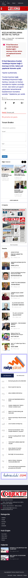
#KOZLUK (4, 99)
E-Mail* (3, 150)
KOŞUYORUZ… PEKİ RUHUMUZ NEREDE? (18, 324)
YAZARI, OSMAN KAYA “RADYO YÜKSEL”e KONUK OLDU (15, 406)
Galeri (3, 3)
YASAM (3, 519)
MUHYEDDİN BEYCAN (16, 275)
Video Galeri (4, 536)
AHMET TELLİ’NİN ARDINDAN (18, 282)
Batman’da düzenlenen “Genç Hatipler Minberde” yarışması (16, 430)
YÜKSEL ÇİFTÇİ (15, 265)
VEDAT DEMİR (14, 346)
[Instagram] (3, 1)
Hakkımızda (20, 3)
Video (8, 3)
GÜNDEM (3, 517)
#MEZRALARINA (9, 99)
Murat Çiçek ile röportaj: (14, 387)
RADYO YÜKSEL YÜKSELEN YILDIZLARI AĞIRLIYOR (15, 461)
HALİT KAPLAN (15, 336)
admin (3, 38)
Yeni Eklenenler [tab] (20, 375)
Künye (14, 575)
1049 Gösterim (5, 180)
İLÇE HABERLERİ (19, 38)
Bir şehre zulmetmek (18, 313)
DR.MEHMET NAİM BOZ (18, 304)
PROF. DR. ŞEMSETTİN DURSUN (16, 255)
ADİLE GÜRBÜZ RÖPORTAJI (15, 393)
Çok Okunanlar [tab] (7, 375)
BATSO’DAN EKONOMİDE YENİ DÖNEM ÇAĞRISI (18, 191)
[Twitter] (5, 1)
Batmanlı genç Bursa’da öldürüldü (17, 381)
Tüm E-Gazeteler (14, 245)
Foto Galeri (4, 534)
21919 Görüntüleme (7, 39)
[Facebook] (7, 1)
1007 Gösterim (18, 196)
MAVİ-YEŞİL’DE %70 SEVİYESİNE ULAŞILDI (19, 175)
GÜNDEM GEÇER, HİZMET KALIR (17, 293)
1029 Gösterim (18, 179)
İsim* (3, 143)
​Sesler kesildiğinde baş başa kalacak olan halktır (18, 273)
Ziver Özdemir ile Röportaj (15, 423)
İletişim (13, 3)
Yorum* (4, 131)
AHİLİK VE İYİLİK (15, 252)
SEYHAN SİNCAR (15, 284)
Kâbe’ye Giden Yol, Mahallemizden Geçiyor (17, 334)
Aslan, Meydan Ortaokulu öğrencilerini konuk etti (14, 448)
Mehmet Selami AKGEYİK (17, 296)
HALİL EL (13, 326)
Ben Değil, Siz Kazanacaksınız (16, 454)
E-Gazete (4, 4)
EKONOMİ (4, 525)
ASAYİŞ (3, 523)
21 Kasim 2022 (10, 38)
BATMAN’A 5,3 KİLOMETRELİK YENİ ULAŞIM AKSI (7, 175)
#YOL (19, 99)
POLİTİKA (4, 521)
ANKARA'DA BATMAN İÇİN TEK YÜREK (18, 263)
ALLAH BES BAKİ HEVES (18, 303)
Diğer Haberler (14, 200)
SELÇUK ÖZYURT (17, 315)
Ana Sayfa (10, 575)
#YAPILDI (22, 99)
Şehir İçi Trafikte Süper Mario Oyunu (18, 344)
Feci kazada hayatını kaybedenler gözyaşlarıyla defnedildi (17, 467)
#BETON (15, 99)
